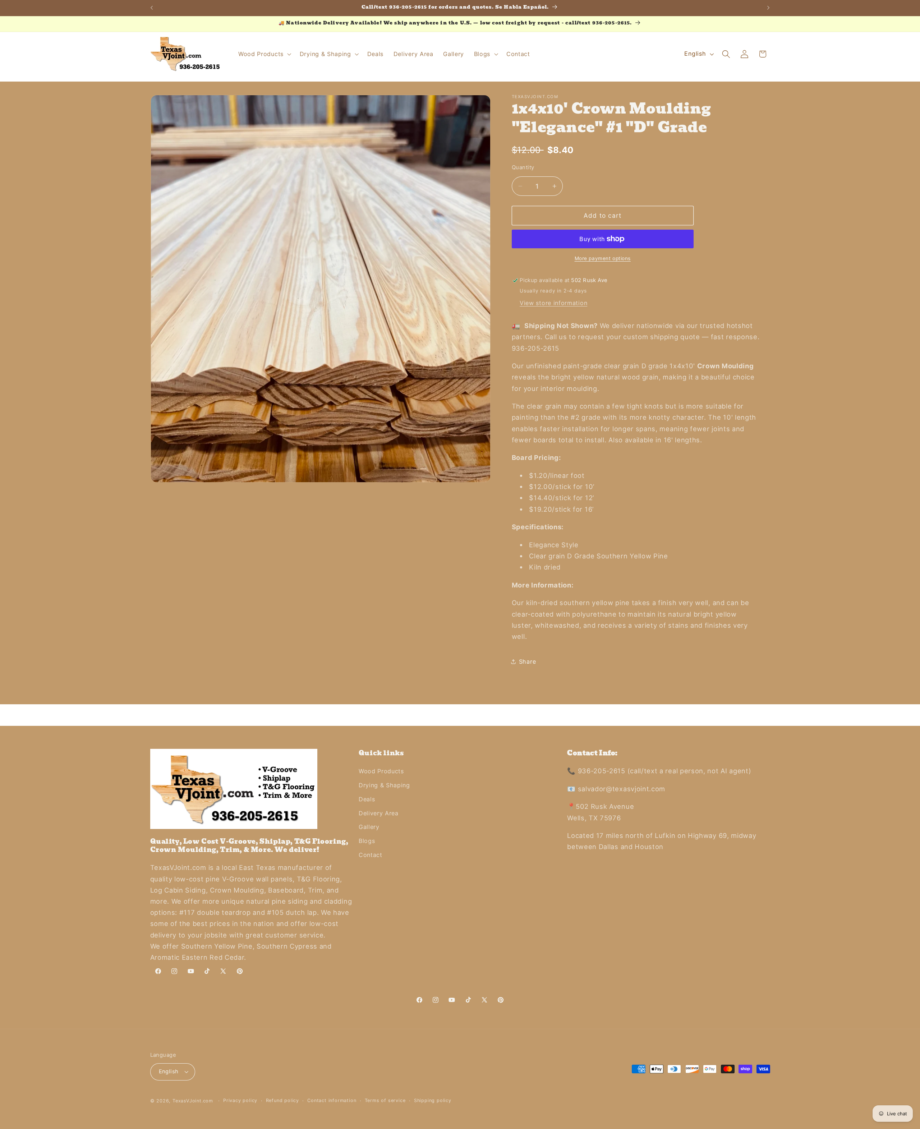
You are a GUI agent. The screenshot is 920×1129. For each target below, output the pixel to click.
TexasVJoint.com (192, 1100)
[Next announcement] (768, 8)
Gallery (369, 826)
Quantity (523, 167)
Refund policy (282, 1100)
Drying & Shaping (384, 785)
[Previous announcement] (152, 8)
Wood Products (381, 771)
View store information (553, 303)
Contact (370, 854)
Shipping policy (432, 1100)
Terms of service (385, 1100)
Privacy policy (240, 1100)
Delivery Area (379, 813)
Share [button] (527, 661)
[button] (264, 54)
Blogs (367, 840)
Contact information (331, 1100)
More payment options (603, 258)
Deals (367, 799)
